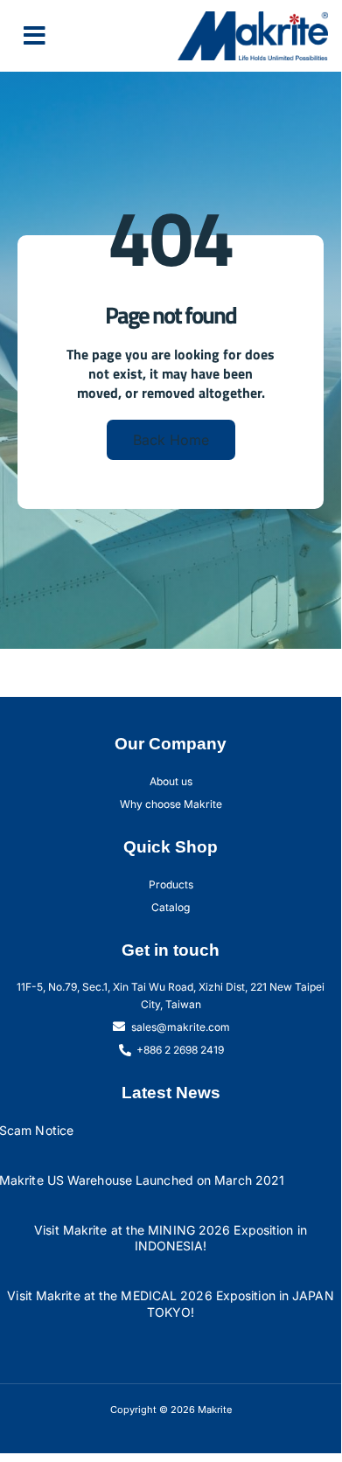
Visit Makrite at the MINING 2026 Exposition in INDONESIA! (170, 1238)
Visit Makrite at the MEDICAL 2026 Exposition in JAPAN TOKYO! (170, 1303)
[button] (34, 35)
